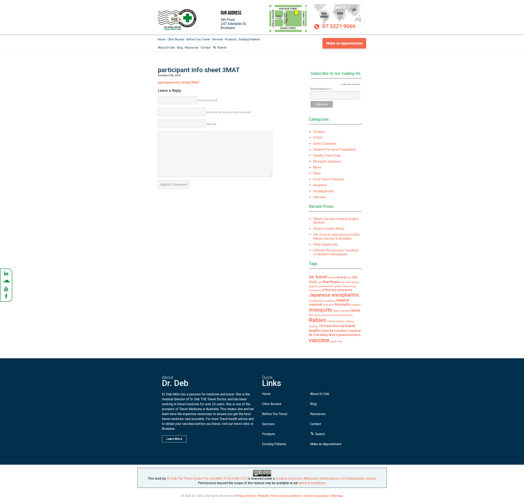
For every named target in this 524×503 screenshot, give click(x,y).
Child (312, 282)
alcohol (332, 277)
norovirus (326, 315)
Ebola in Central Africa (328, 229)
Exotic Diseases (325, 144)
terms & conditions (312, 483)
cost (319, 282)
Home (162, 39)
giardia (338, 286)
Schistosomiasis (335, 321)
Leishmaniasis (316, 300)
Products (231, 39)
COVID (318, 138)
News (317, 167)
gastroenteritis (326, 286)
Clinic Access (176, 39)
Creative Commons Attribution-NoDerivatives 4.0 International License (326, 478)
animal (342, 277)
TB (321, 326)
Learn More (174, 438)
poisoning (347, 315)
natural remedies (341, 311)
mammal (315, 304)
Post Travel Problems (328, 179)
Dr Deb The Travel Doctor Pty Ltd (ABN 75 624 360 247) (207, 478)
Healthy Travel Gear (327, 155)
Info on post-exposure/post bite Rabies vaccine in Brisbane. (336, 236)
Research (319, 185)
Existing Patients (249, 39)
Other (317, 173)
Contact (206, 47)
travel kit (327, 331)
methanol (356, 305)
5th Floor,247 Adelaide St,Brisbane (233, 23)
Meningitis (342, 304)
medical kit (328, 305)
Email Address (321, 89)
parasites (336, 315)
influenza (329, 290)
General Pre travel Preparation (334, 149)
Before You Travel (198, 39)
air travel (318, 276)
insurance (344, 290)
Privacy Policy (245, 496)
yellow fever (336, 341)
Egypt (312, 286)
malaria (342, 300)
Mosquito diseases (327, 161)
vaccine (319, 340)
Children (319, 132)
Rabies (317, 320)
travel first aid (334, 326)
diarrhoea (330, 281)
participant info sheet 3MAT (178, 82)
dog (342, 282)
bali (355, 277)
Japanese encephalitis (334, 295)
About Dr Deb (166, 47)
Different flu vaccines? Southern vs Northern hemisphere (336, 252)
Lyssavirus (329, 300)
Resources (192, 47)
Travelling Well (324, 335)
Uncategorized (323, 191)
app (349, 277)
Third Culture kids (325, 244)
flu (316, 286)
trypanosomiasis (348, 335)
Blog (180, 47)
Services (217, 39)
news (355, 310)
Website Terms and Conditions (280, 496)
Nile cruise (314, 315)
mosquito (320, 309)
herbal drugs (349, 286)
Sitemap (337, 496)
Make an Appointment (344, 43)
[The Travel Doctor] (177, 30)
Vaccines (319, 197)
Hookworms (315, 290)
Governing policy (317, 496)
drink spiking (352, 282)
